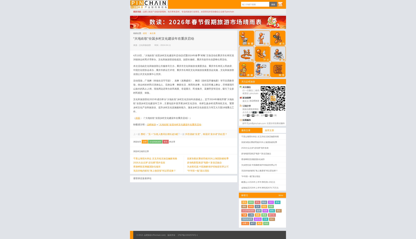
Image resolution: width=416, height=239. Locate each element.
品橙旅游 (149, 4)
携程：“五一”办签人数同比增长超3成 (159, 134)
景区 (279, 211)
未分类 (153, 33)
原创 (278, 202)
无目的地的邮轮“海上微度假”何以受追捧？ (154, 170)
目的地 (258, 219)
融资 (259, 211)
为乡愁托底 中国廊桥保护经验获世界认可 (208, 166)
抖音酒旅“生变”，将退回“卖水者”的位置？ (206, 134)
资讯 (166, 142)
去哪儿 (245, 223)
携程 (244, 206)
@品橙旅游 (254, 101)
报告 (264, 206)
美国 (259, 223)
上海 (251, 215)
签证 (272, 219)
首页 (145, 33)
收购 (265, 211)
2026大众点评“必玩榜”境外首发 (149, 162)
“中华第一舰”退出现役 (198, 170)
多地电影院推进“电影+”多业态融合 (204, 162)
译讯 (251, 202)
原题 (138, 118)
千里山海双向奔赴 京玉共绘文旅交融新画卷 (155, 158)
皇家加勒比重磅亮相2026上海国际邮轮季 (208, 158)
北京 (258, 206)
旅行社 (272, 215)
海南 (258, 215)
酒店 (271, 202)
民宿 (266, 223)
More (281, 195)
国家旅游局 (247, 219)
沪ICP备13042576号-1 (188, 235)
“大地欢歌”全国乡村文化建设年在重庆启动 (163, 38)
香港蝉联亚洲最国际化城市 (147, 166)
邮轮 (272, 211)
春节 (253, 223)
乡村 (145, 142)
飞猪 (244, 215)
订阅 (280, 4)
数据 (264, 202)
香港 (264, 215)
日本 (265, 219)
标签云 (244, 195)
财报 (251, 206)
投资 (271, 206)
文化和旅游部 (155, 142)
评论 (258, 202)
